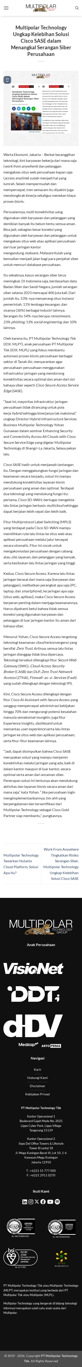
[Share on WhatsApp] (20, 831)
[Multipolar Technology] (41, 8)
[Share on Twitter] (37, 831)
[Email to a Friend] (45, 831)
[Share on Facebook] (28, 831)
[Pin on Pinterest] (53, 831)
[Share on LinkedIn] (61, 831)
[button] (6, 7)
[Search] (77, 8)
